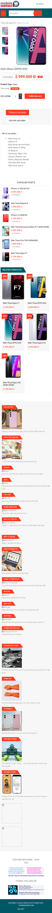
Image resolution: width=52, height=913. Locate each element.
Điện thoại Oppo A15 (37, 343)
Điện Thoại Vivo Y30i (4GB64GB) (24, 240)
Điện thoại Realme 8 (19, 203)
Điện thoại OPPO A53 (37, 303)
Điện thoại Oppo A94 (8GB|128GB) (12, 383)
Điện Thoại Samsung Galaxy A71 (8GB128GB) (30, 227)
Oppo (11, 23)
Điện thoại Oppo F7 (19, 253)
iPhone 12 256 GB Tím (20, 188)
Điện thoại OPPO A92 (12, 343)
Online (40, 4)
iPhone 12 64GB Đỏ (19, 215)
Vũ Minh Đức (37, 903)
